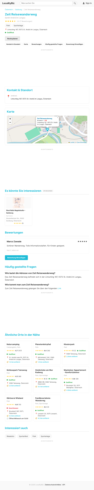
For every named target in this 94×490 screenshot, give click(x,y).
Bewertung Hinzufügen (74, 44)
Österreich (9, 9)
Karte (26, 44)
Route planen (12, 39)
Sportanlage (18, 25)
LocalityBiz (8, 3)
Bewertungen (36, 44)
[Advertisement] (47, 67)
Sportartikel (23, 436)
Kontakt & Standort (13, 44)
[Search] (74, 3)
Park (8, 25)
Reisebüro (10, 436)
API (63, 485)
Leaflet (72, 142)
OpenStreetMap (82, 142)
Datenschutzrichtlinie (53, 485)
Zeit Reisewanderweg (44, 118)
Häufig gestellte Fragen (53, 44)
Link (59, 288)
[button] (48, 129)
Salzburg (18, 9)
